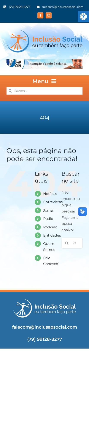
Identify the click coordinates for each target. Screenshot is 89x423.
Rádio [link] (48, 219)
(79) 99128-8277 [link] (44, 339)
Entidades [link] (52, 235)
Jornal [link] (48, 210)
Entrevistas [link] (53, 202)
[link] (83, 16)
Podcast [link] (50, 227)
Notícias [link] (50, 194)
